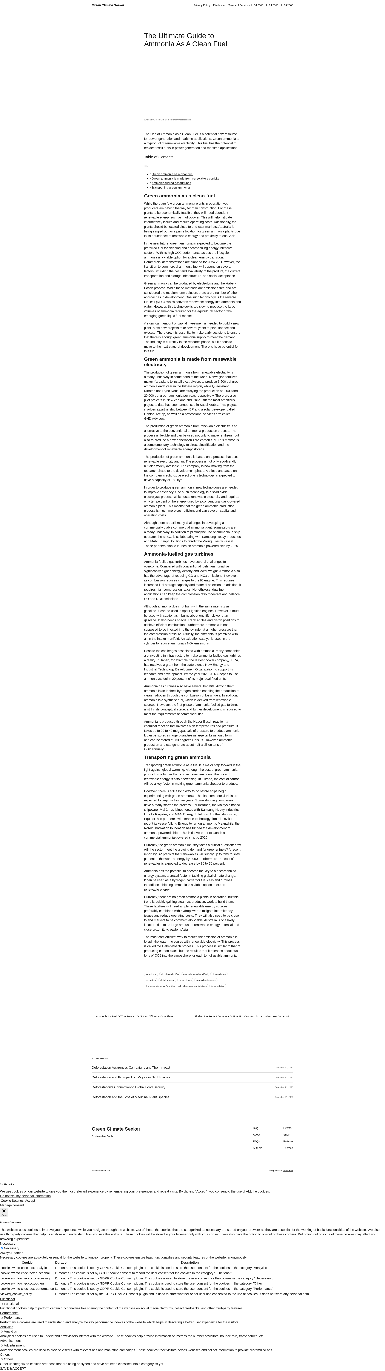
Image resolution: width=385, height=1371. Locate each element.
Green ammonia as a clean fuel (172, 174)
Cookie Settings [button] (12, 1200)
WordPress (288, 1170)
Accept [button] (30, 1200)
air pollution (151, 974)
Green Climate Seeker (108, 5)
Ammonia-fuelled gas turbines (171, 183)
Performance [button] (9, 1313)
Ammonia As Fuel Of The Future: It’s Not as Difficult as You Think (134, 1016)
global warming (167, 980)
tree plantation (218, 986)
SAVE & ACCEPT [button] (13, 1368)
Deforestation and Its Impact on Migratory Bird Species (131, 1077)
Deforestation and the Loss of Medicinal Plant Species (130, 1097)
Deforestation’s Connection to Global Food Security (128, 1087)
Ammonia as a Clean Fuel (195, 974)
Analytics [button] (6, 1327)
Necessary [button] (7, 1243)
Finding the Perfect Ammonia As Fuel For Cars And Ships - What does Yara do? (242, 1016)
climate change (219, 974)
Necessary (11, 1248)
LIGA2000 (257, 5)
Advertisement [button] (10, 1341)
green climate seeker (206, 980)
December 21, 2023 (284, 1067)
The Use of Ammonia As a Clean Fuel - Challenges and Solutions (176, 986)
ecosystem (151, 980)
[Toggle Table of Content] (146, 166)
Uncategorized (184, 119)
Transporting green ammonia (171, 187)
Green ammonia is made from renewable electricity (185, 178)
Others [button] (5, 1354)
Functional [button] (7, 1299)
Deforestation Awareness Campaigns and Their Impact (131, 1067)
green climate (185, 980)
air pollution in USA (170, 974)
